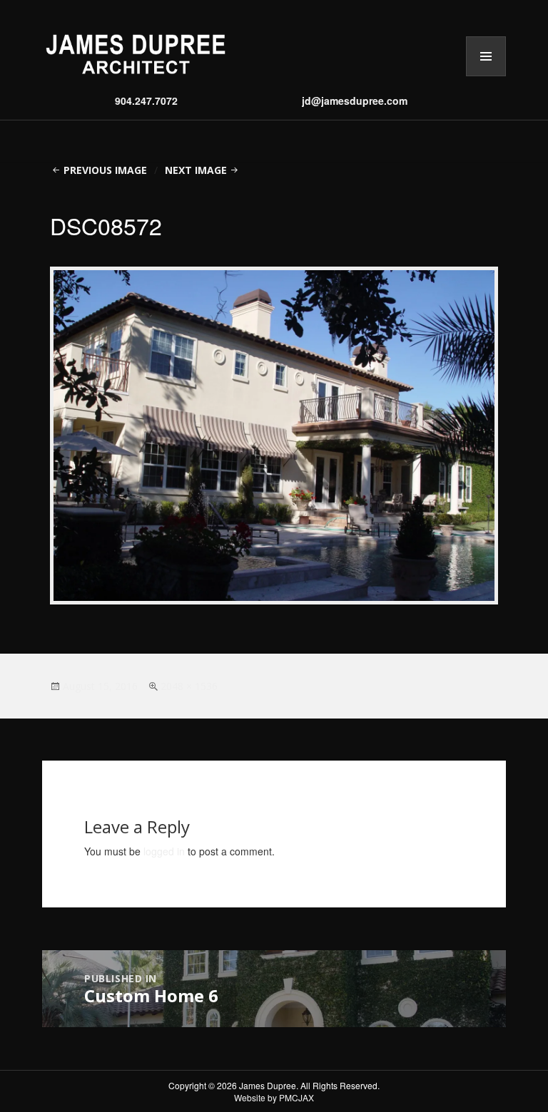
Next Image (196, 170)
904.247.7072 (146, 100)
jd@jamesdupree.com (354, 100)
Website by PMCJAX (274, 1097)
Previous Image (105, 170)
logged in (164, 851)
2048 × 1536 (189, 686)
